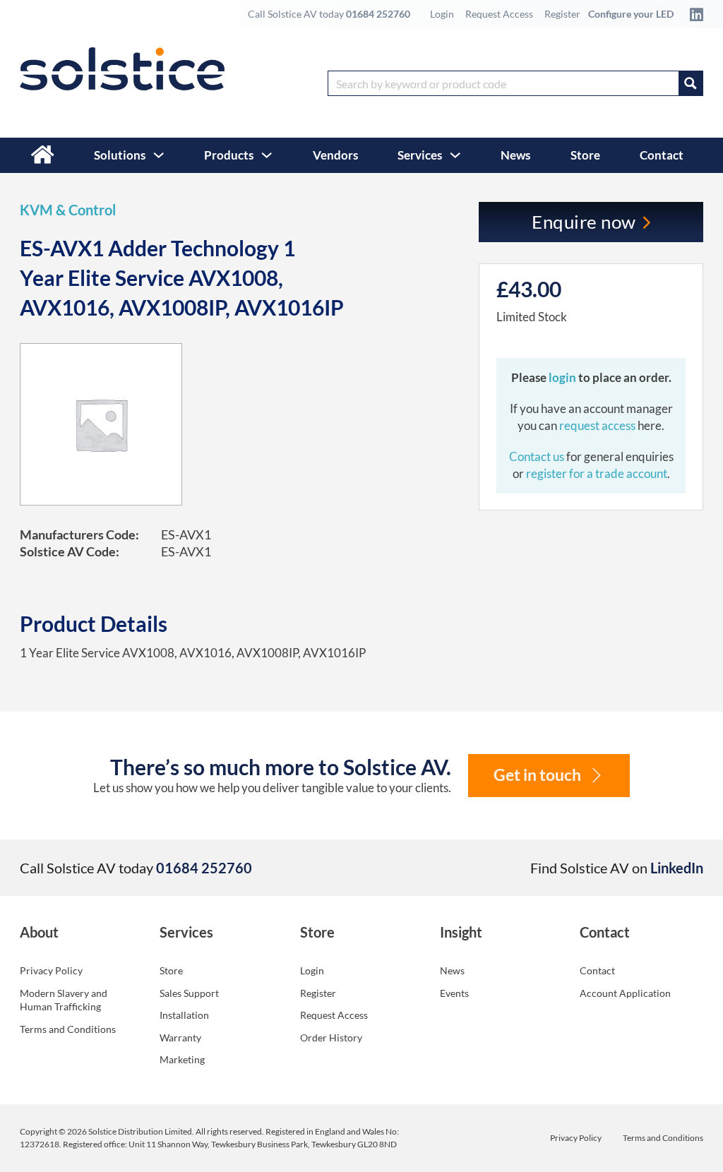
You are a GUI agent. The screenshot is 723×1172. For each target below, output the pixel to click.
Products (228, 155)
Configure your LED (631, 14)
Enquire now (584, 221)
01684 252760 (378, 14)
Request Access (499, 14)
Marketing (182, 1059)
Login (442, 14)
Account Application (625, 993)
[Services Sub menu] (455, 155)
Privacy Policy (51, 970)
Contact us (537, 456)
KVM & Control (68, 209)
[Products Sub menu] (267, 155)
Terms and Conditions (68, 1029)
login (563, 377)
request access (597, 425)
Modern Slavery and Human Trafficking (63, 1000)
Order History (331, 1038)
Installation (184, 1015)
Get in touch (537, 774)
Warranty (180, 1038)
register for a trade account (596, 473)
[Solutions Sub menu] (159, 155)
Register (562, 14)
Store (585, 155)
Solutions (119, 155)
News (515, 155)
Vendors (335, 155)
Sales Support (189, 993)
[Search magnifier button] (691, 83)
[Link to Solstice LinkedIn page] (692, 14)
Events (454, 993)
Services (420, 155)
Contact (661, 155)
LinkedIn (676, 867)
